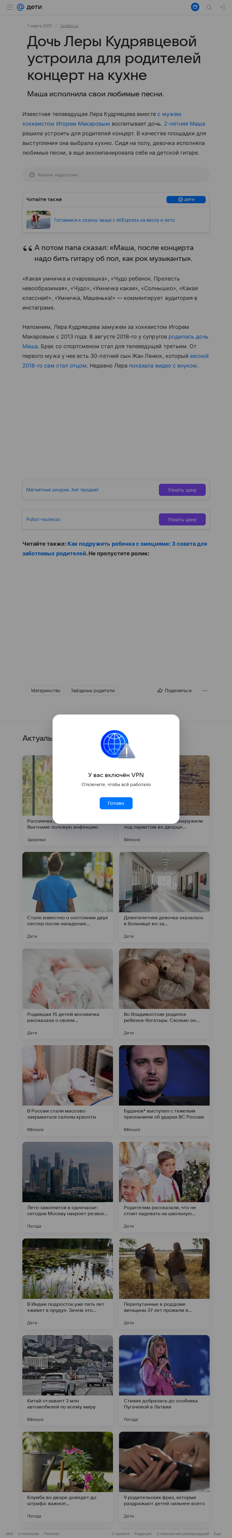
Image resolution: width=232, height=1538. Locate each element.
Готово (116, 803)
